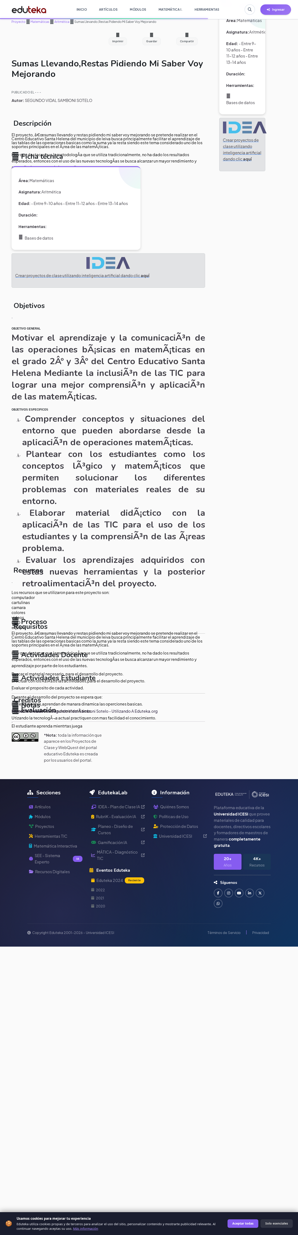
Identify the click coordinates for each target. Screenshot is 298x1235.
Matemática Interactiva (55, 845)
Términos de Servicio (224, 932)
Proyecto (19, 22)
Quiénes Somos (174, 806)
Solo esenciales (276, 1223)
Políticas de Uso (173, 816)
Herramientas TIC (51, 836)
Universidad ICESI (175, 836)
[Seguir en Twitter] (260, 893)
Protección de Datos (179, 826)
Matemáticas (39, 22)
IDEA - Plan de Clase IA (119, 806)
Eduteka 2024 (118, 880)
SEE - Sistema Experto (57, 858)
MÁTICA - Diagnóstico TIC (117, 855)
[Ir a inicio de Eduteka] (29, 9)
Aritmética (61, 22)
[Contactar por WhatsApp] (218, 903)
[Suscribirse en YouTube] (239, 893)
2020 (100, 906)
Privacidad (260, 932)
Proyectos (44, 826)
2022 (100, 890)
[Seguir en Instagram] (228, 893)
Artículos (43, 806)
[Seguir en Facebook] (218, 893)
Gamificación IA (112, 842)
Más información (85, 1229)
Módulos (43, 816)
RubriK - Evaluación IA (116, 816)
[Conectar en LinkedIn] (249, 893)
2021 (100, 898)
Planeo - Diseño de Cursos (115, 829)
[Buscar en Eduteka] (250, 9)
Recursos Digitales (52, 871)
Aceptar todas (242, 1223)
